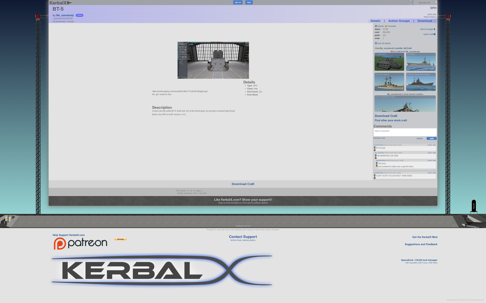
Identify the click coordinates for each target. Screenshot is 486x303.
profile (399, 48)
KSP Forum (423, 263)
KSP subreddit (411, 263)
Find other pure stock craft (391, 120)
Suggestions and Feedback (421, 244)
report (430, 145)
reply (434, 145)
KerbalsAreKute (379, 145)
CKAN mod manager (426, 260)
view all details (384, 43)
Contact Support (243, 236)
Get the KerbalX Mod (424, 237)
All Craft (408, 48)
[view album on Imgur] (180, 43)
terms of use (236, 240)
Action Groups (399, 21)
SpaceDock (407, 260)
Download (425, 21)
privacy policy (249, 240)
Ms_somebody (65, 15)
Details (375, 21)
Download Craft (386, 116)
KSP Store (433, 263)
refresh (420, 138)
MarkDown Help (379, 138)
